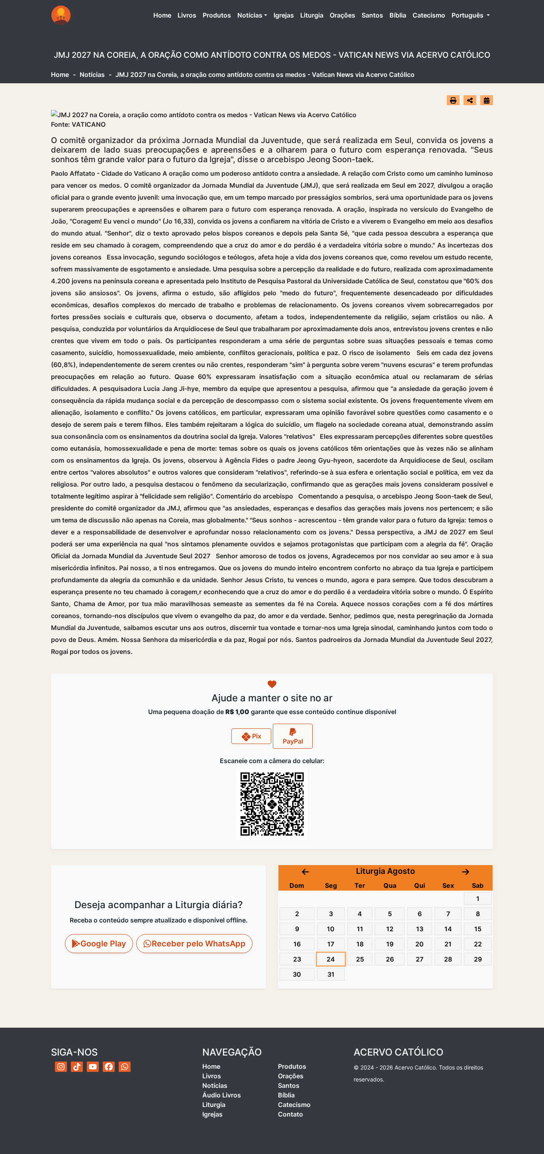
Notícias (249, 15)
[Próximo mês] (466, 871)
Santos (372, 15)
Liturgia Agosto (385, 871)
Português (468, 15)
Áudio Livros (221, 1095)
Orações (342, 15)
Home (163, 15)
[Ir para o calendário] (486, 100)
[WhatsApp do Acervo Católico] (125, 1067)
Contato (290, 1114)
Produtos (217, 15)
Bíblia (397, 15)
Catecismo (429, 15)
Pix (255, 736)
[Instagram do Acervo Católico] (61, 1067)
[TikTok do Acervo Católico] (77, 1067)
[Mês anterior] (305, 871)
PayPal (293, 741)
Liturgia (311, 15)
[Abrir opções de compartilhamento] (470, 100)
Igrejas (284, 15)
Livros (187, 15)
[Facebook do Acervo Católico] (109, 1067)
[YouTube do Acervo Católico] (93, 1067)
